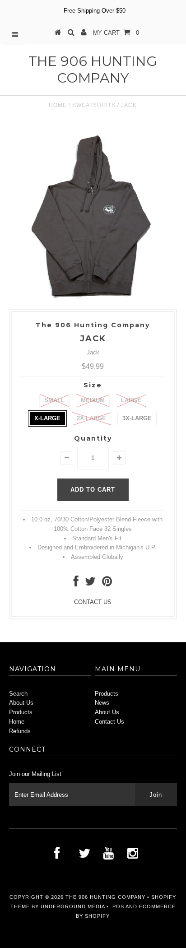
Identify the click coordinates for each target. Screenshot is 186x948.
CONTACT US (93, 602)
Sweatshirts (94, 105)
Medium (93, 400)
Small (54, 400)
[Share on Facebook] (76, 583)
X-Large (47, 418)
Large (131, 400)
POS (118, 906)
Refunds (20, 731)
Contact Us (109, 721)
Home (58, 105)
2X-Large (91, 418)
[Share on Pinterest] (107, 583)
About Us (21, 702)
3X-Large (137, 418)
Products (21, 712)
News (102, 702)
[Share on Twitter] (90, 583)
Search (18, 693)
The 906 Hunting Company (92, 69)
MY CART (116, 32)
